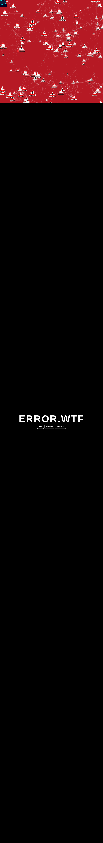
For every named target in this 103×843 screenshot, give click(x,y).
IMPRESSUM (49, 426)
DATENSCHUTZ (60, 426)
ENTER (40, 426)
